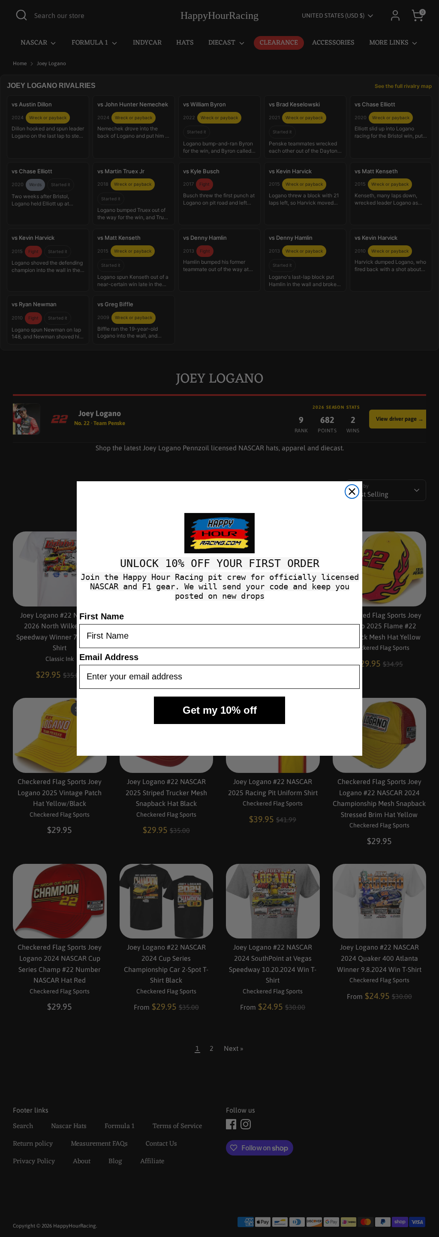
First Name (101, 616)
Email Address (108, 657)
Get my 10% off (220, 710)
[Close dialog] (352, 491)
